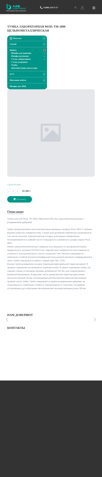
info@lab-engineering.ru (24, 412)
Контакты (51, 459)
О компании (51, 434)
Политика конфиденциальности (54, 474)
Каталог (51, 426)
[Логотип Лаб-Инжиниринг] (16, 7)
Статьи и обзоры (51, 442)
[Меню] (94, 8)
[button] (7, 320)
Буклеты (51, 450)
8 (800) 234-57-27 (51, 7)
